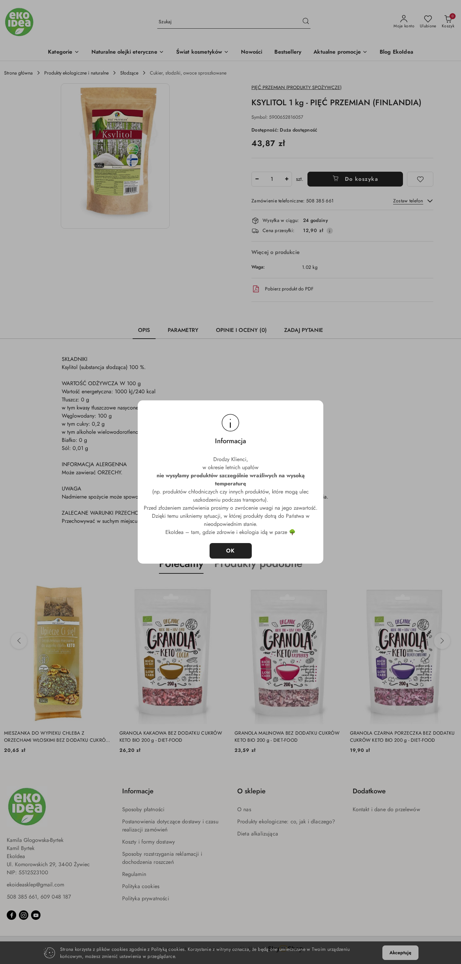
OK (230, 551)
